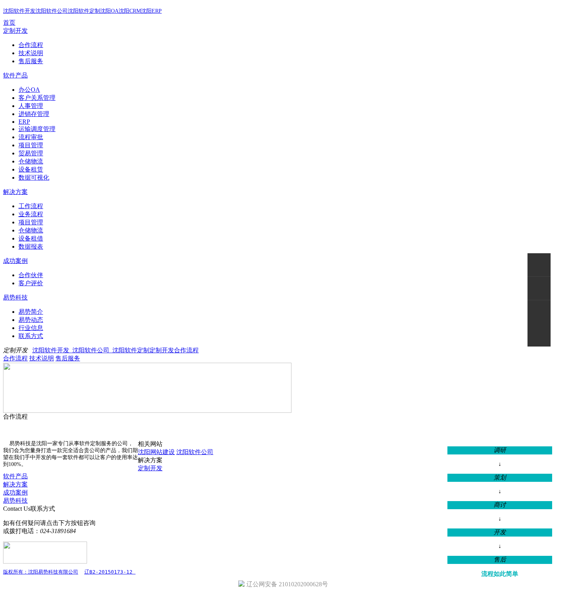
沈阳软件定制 (84, 11)
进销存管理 (33, 114)
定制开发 (15, 30)
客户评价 (30, 283)
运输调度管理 (36, 129)
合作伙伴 (30, 275)
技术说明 (30, 53)
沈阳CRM (130, 11)
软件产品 (15, 75)
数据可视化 (33, 177)
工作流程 (30, 206)
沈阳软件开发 (19, 11)
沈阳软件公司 (51, 11)
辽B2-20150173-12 (110, 572)
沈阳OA (109, 11)
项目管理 (30, 145)
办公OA (29, 89)
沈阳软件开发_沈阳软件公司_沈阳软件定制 (90, 350)
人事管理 (30, 106)
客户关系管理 (36, 97)
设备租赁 (30, 169)
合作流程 (30, 45)
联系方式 (30, 336)
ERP (24, 121)
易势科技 (15, 297)
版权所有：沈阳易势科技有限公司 (40, 572)
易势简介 (30, 311)
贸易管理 (30, 153)
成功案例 (15, 260)
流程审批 (30, 137)
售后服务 (30, 61)
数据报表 (30, 246)
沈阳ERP (151, 11)
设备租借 (30, 238)
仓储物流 (30, 161)
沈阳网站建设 (156, 452)
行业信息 (30, 328)
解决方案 (15, 191)
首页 (9, 22)
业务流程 (30, 214)
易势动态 (30, 319)
